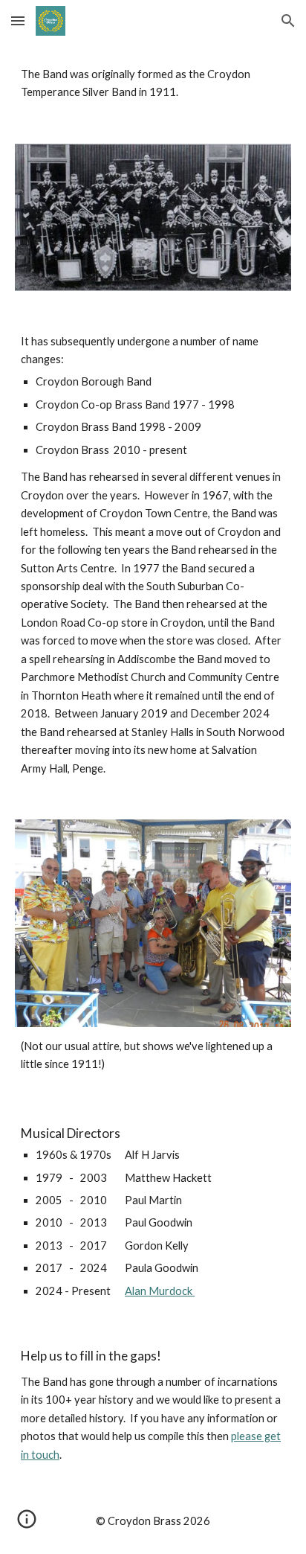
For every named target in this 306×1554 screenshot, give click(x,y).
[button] (18, 20)
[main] (153, 84)
